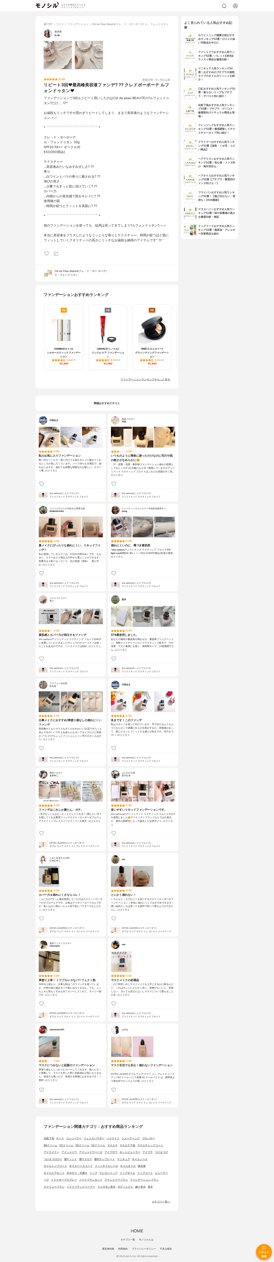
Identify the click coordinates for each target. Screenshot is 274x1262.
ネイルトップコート (55, 1165)
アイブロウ (111, 1152)
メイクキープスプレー (64, 1179)
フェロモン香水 (106, 1186)
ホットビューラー (130, 1152)
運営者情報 (108, 1248)
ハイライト (113, 1138)
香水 (150, 1186)
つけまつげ (161, 1152)
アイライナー (51, 1152)
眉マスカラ (85, 1159)
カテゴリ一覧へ (161, 1201)
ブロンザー (148, 1138)
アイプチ (147, 1152)
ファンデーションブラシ (144, 1179)
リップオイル (127, 1172)
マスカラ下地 (127, 1145)
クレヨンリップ (108, 1172)
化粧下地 (49, 1138)
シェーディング (131, 1138)
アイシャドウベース (90, 1152)
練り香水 (140, 1186)
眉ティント (70, 1159)
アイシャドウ (69, 1152)
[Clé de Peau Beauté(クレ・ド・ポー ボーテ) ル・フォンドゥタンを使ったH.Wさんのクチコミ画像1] (58, 55)
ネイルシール (140, 1159)
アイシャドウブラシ (116, 1179)
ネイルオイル (128, 1165)
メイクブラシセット (90, 1179)
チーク (60, 1138)
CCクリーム (66, 1145)
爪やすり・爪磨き (77, 1172)
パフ (46, 1179)
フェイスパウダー (94, 1138)
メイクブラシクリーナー (81, 1186)
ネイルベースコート (81, 1165)
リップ (93, 1172)
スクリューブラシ (54, 1186)
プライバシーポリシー (144, 1248)
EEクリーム (98, 1145)
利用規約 (123, 1248)
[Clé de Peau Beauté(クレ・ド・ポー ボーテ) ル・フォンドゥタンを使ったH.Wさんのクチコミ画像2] (89, 55)
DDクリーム (82, 1145)
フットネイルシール (106, 1165)
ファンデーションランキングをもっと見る (145, 379)
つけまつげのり (53, 1159)
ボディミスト (125, 1186)
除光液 (142, 1165)
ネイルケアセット (54, 1172)
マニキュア (123, 1159)
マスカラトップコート (150, 1145)
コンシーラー (74, 1138)
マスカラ (112, 1145)
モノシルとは (146, 1239)
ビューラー (161, 1172)
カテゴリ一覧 (128, 1239)
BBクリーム (50, 1145)
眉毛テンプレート (104, 1159)
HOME (137, 1230)
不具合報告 (166, 1248)
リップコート (145, 1172)
